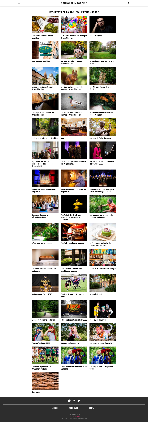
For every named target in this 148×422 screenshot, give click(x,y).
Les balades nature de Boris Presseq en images (101, 216)
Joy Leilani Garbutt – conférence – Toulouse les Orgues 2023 (42, 163)
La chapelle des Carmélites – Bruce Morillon (43, 113)
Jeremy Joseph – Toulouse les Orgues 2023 (44, 190)
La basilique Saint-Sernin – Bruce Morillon (43, 88)
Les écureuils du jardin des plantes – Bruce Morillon (72, 88)
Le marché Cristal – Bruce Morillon (42, 36)
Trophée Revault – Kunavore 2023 (72, 295)
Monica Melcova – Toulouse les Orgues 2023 (73, 190)
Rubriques (36, 392)
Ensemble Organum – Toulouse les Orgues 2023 (73, 162)
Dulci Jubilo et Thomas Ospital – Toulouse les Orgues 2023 (102, 190)
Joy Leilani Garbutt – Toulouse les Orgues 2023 (101, 162)
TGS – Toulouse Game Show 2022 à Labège (74, 367)
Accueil (55, 408)
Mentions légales (74, 416)
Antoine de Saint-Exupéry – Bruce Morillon (72, 62)
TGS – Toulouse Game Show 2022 (74, 319)
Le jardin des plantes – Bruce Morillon (101, 62)
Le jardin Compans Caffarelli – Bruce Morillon (101, 113)
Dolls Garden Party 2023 (42, 294)
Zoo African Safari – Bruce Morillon (100, 88)
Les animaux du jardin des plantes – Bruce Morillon (71, 113)
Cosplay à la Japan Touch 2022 (101, 343)
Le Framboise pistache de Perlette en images (100, 244)
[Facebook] (69, 400)
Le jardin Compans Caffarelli (43, 319)
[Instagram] (74, 400)
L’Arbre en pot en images (42, 243)
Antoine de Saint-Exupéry (100, 138)
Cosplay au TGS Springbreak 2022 (101, 367)
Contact (93, 408)
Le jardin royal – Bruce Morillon (45, 138)
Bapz (63, 138)
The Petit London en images (72, 243)
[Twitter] (78, 400)
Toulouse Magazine (74, 3)
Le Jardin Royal (95, 294)
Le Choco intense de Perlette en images (44, 269)
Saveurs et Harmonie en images (102, 268)
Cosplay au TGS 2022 (97, 319)
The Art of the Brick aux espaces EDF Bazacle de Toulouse (71, 217)
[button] (19, 3)
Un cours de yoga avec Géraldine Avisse (41, 216)
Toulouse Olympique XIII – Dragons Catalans (42, 367)
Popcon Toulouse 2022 (41, 343)
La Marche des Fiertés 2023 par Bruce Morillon (74, 36)
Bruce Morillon (95, 35)
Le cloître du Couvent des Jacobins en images (71, 269)
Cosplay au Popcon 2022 (71, 343)
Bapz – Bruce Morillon (41, 61)
